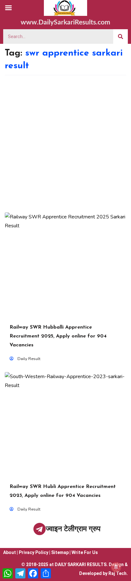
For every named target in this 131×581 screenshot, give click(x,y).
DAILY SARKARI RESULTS (81, 564)
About (9, 552)
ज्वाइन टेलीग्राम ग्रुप (73, 528)
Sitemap (60, 552)
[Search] (120, 36)
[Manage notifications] (116, 567)
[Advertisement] (65, 143)
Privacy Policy (33, 552)
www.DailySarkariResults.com (65, 22)
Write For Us (85, 552)
